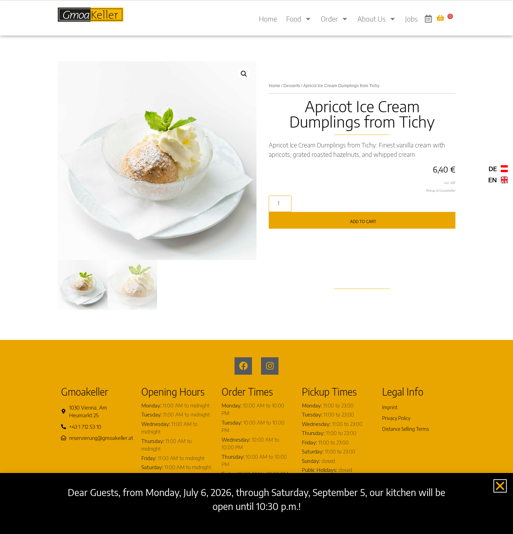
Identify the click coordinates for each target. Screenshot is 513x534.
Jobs (411, 18)
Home (268, 18)
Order (329, 18)
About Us (371, 18)
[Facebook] (243, 366)
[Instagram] (269, 366)
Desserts (291, 85)
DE (493, 169)
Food (293, 18)
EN (492, 180)
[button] (244, 74)
